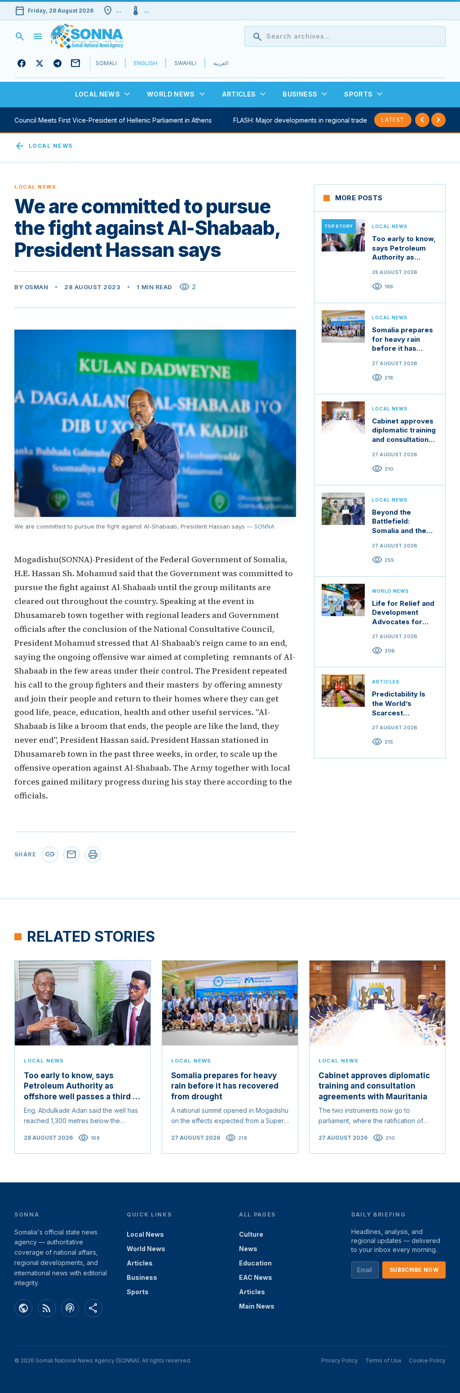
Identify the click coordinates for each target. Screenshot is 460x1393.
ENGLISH (145, 63)
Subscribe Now (413, 1269)
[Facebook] (21, 63)
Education (255, 1263)
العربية (220, 63)
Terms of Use (383, 1360)
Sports (138, 1292)
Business (142, 1277)
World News (146, 1248)
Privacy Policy (339, 1360)
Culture (251, 1234)
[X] (39, 63)
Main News (256, 1306)
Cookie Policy (427, 1360)
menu (37, 36)
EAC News (255, 1277)
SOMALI (106, 63)
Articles (140, 1263)
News (248, 1248)
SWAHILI (185, 63)
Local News (43, 146)
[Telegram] (57, 63)
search (19, 36)
